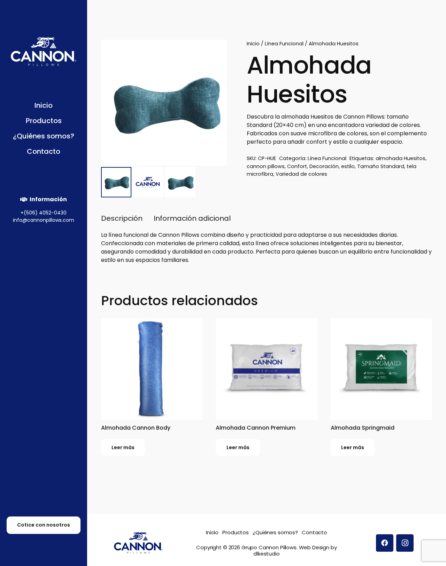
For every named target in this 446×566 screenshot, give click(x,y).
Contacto (314, 532)
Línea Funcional (284, 43)
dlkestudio (266, 553)
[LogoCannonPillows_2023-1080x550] (43, 51)
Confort (297, 166)
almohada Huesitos (400, 158)
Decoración (324, 166)
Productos (235, 532)
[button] (65, 121)
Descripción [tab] (122, 218)
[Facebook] (384, 543)
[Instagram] (405, 543)
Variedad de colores (301, 174)
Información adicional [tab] (192, 218)
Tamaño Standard (380, 166)
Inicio (253, 43)
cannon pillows (266, 166)
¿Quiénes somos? (275, 532)
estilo (348, 166)
